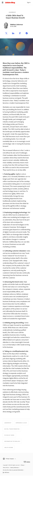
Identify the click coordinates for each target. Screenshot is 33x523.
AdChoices (6, 472)
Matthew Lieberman (16, 24)
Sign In (28, 2)
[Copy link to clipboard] (27, 33)
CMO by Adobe (8, 447)
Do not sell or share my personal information (13, 470)
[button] (16, 458)
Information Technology (12, 441)
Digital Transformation (11, 429)
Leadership (12, 12)
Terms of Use (6, 467)
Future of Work (9, 435)
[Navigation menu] (2, 2)
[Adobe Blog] (19, 2)
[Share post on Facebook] (20, 33)
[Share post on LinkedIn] (13, 33)
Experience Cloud (21, 422)
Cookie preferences (14, 467)
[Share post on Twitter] (6, 33)
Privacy (22, 465)
